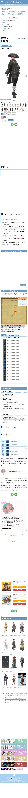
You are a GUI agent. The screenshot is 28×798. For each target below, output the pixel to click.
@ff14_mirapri (13, 490)
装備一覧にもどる (14, 535)
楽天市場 (19, 589)
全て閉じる (22, 285)
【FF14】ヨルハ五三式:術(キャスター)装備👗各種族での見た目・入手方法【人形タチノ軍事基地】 (16, 695)
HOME (14, 541)
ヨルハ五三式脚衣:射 (13, 451)
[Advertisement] (14, 146)
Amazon (19, 586)
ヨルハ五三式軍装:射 (13, 444)
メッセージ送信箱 (10, 777)
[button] (26, 76)
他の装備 (3, 478)
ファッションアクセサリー (17, 478)
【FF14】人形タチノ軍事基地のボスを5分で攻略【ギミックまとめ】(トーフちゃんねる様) (14, 420)
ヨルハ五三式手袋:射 (13, 448)
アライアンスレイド (5, 46)
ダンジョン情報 (8, 28)
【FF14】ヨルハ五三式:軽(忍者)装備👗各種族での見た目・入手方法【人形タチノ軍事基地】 (16, 700)
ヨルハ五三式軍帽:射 (13, 441)
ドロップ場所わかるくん (10, 26)
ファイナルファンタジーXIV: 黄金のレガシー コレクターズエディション (19, 596)
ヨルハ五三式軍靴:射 (13, 454)
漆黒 (10, 46)
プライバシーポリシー (17, 777)
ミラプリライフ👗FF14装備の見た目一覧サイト (14, 778)
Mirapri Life (14, 1)
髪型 (8, 478)
